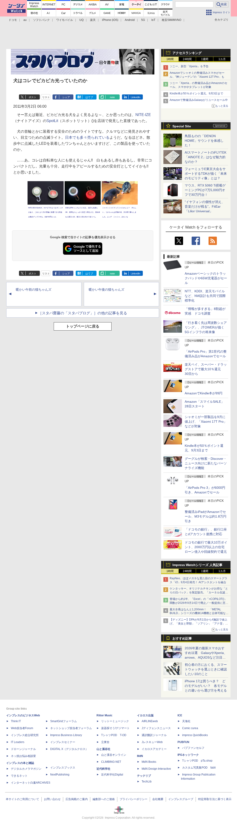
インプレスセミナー (62, 742)
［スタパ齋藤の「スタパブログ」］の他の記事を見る (82, 313)
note (112, 97)
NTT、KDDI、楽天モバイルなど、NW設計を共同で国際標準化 (205, 295)
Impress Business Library (66, 735)
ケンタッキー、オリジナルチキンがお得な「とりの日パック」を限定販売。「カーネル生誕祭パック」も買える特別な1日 (199, 592)
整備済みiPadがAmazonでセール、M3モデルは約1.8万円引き (205, 516)
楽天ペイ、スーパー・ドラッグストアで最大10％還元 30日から (206, 369)
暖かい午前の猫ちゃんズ (33, 289)
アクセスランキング (187, 53)
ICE (180, 715)
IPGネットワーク (188, 754)
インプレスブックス (62, 767)
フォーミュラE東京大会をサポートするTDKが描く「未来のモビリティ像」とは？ (206, 173)
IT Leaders (17, 742)
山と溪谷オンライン (113, 754)
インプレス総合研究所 (25, 735)
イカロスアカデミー (154, 749)
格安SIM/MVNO (171, 20)
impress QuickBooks (195, 735)
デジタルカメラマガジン (26, 768)
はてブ (89, 97)
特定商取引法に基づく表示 (214, 799)
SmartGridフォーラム (63, 721)
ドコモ (13, 20)
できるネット (19, 775)
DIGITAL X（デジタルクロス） (69, 749)
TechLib (147, 781)
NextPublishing (59, 774)
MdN (140, 756)
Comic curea (190, 728)
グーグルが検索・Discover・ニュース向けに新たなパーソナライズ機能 (206, 463)
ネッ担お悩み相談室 (23, 756)
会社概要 (157, 799)
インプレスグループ (180, 799)
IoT (153, 20)
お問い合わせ (52, 799)
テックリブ (144, 775)
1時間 (170, 59)
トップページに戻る (82, 326)
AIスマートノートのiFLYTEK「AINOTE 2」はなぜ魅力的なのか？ (205, 157)
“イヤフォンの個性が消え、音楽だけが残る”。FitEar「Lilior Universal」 (205, 206)
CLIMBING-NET (111, 761)
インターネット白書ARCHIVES (30, 782)
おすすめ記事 (182, 638)
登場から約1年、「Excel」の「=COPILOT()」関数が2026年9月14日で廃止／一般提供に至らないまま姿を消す (199, 602)
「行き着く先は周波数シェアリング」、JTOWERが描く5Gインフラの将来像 (206, 327)
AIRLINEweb (150, 721)
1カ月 (222, 59)
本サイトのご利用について (22, 799)
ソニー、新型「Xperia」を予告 (189, 66)
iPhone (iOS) (110, 20)
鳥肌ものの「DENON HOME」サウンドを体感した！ (204, 140)
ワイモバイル (64, 20)
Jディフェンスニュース (156, 728)
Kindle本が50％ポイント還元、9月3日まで (196, 93)
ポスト (32, 97)
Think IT (16, 721)
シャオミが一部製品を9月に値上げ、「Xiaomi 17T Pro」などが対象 (206, 421)
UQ (81, 20)
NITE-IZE (143, 115)
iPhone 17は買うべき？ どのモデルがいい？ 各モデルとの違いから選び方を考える (206, 685)
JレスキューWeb (152, 742)
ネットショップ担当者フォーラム (71, 728)
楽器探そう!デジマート (115, 728)
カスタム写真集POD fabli (199, 767)
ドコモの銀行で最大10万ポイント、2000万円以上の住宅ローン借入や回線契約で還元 (206, 547)
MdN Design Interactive (156, 768)
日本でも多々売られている (87, 137)
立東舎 (105, 742)
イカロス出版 (145, 715)
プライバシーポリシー (133, 799)
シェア (66, 97)
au (25, 20)
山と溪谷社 (103, 749)
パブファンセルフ (193, 748)
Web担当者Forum (22, 728)
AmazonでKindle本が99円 (203, 393)
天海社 (186, 721)
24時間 (187, 59)
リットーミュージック (115, 721)
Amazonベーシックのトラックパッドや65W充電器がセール (206, 278)
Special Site (181, 126)
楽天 (93, 20)
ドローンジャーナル (23, 749)
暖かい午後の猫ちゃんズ (106, 289)
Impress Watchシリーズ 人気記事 (197, 565)
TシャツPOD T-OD (113, 735)
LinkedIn (135, 97)
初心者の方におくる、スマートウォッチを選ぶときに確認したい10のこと (206, 669)
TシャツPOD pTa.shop (197, 760)
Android (130, 20)
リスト (46, 97)
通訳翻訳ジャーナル (154, 735)
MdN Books (149, 761)
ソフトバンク (41, 20)
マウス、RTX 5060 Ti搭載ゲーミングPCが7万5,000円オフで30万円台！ (205, 189)
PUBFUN (183, 742)
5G (143, 20)
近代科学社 (103, 768)
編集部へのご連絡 (104, 799)
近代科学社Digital (112, 774)
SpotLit (52, 121)
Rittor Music (104, 715)
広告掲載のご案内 (76, 799)
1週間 (204, 59)
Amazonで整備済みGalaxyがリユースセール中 (199, 100)
